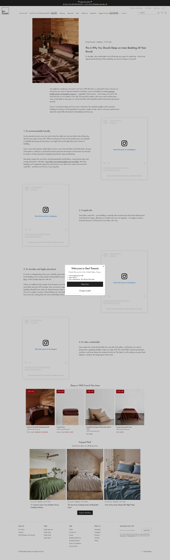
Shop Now (85, 284)
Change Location (85, 290)
